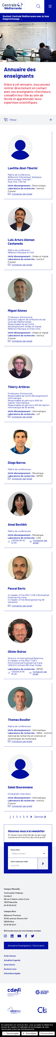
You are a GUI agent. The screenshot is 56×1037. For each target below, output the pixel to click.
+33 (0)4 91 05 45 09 (17, 672)
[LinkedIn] (12, 936)
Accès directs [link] (9, 965)
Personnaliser (47, 1033)
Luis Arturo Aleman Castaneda (21, 241)
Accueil (7, 27)
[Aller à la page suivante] (31, 816)
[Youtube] (19, 936)
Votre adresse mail (19, 861)
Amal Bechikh (17, 524)
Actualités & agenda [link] (12, 960)
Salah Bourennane (20, 787)
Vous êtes (15, 850)
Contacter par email (22, 194)
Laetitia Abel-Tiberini (22, 168)
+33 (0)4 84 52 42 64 (18, 541)
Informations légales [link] (12, 973)
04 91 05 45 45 (10, 905)
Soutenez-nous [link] (10, 969)
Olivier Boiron (17, 651)
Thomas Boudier (19, 719)
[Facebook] (26, 936)
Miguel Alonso (17, 310)
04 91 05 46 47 (10, 924)
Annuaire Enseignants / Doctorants (26, 945)
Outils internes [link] (10, 956)
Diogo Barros (17, 462)
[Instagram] (5, 936)
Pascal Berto (16, 588)
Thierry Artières (19, 387)
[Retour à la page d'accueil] (12, 6)
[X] (32, 936)
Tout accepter (12, 1033)
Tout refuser (30, 1033)
